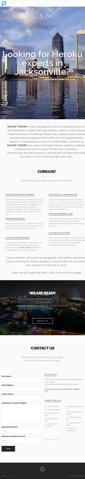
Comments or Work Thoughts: (14, 403)
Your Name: (6, 376)
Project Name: (8, 394)
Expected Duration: (10, 427)
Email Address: (8, 385)
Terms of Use (11, 475)
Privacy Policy (4, 475)
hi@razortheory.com (76, 202)
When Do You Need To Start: (13, 436)
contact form (53, 202)
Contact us (42, 321)
